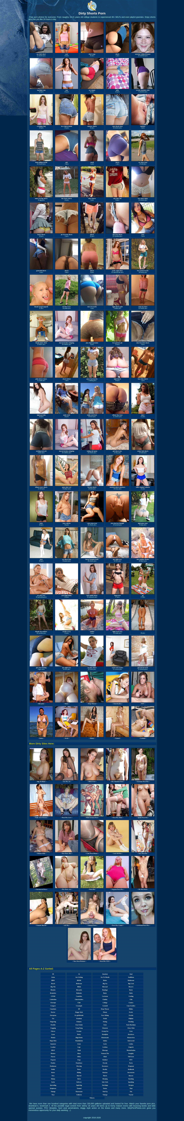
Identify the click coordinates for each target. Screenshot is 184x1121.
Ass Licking (79, 977)
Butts (131, 993)
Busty (105, 993)
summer (142, 126)
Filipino (131, 1018)
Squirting (79, 1085)
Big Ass (105, 983)
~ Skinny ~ (92, 738)
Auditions (131, 977)
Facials (131, 1015)
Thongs (53, 1091)
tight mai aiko (41, 415)
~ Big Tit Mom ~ (41, 781)
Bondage (105, 990)
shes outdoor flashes (143, 559)
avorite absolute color (143, 90)
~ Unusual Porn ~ (92, 925)
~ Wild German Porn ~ (92, 817)
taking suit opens (92, 451)
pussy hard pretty (92, 379)
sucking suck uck (41, 451)
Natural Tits (105, 1053)
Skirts (79, 1079)
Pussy (79, 1069)
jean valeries (67, 523)
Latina (131, 1044)
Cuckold (105, 1006)
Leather (53, 1047)
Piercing (79, 1066)
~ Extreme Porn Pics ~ (143, 781)
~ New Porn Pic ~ (142, 853)
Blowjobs (79, 990)
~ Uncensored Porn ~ (41, 889)
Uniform (79, 1094)
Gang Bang (79, 1028)
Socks (53, 1082)
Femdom (79, 1018)
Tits (131, 1091)
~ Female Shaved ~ (41, 925)
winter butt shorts (142, 451)
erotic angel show (117, 270)
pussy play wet (66, 487)
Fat (53, 1018)
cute (66, 90)
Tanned (79, 1088)
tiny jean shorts (117, 234)
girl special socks (143, 667)
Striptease (53, 1088)
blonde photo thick (41, 343)
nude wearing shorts (41, 198)
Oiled (105, 1056)
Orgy (79, 1060)
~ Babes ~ (41, 738)
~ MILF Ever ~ (92, 781)
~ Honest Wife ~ (41, 853)
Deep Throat (105, 1009)
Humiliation (79, 1041)
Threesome (79, 1091)
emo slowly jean (117, 126)
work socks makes (117, 667)
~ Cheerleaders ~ (117, 703)
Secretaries (130, 1072)
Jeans (79, 1044)
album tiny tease (117, 415)
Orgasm (53, 1060)
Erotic (131, 1012)
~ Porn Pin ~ (92, 889)
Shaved (79, 1075)
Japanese (53, 1044)
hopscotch (117, 595)
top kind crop (41, 90)
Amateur (105, 974)
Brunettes (53, 993)
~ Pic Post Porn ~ (142, 889)
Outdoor (105, 1060)
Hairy (79, 1034)
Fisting (105, 1021)
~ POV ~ (142, 703)
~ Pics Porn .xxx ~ (66, 889)
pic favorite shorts (66, 234)
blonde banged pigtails (41, 306)
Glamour (105, 1028)
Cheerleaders (79, 999)
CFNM (53, 996)
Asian (53, 977)
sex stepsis (92, 90)
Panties (53, 1063)
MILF (53, 1050)
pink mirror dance (41, 379)
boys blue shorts (143, 379)
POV (131, 1060)
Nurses (53, 1056)
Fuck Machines (131, 1025)
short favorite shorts (142, 343)
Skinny (53, 1079)
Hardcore (131, 1034)
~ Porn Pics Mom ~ (117, 817)
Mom (79, 1053)
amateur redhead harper (143, 54)
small (92, 162)
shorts (117, 54)
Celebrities (53, 999)
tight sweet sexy (117, 631)
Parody (105, 1063)
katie (41, 523)
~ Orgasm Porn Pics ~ (117, 889)
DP (79, 1009)
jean (142, 234)
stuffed (92, 631)
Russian (105, 1072)
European (53, 1015)
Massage (105, 1050)
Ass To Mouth (105, 977)
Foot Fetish (79, 1025)
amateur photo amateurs (117, 487)
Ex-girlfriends (79, 1015)
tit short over (66, 306)
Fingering (53, 1021)
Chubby (105, 999)
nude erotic (66, 415)
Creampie (79, 1006)
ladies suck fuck (92, 415)
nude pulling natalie (41, 162)
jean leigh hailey (67, 595)
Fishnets (79, 1021)
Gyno (53, 1034)
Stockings (105, 1085)
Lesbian (105, 1047)
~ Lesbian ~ (142, 738)
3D (53, 974)
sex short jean (142, 162)
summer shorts (92, 126)
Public (53, 1069)
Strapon (131, 1085)
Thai (131, 1088)
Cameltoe (79, 996)
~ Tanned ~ (117, 738)
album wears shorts (41, 487)
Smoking (131, 1079)
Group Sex (105, 1031)
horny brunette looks (92, 559)
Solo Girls (105, 1082)
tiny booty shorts (66, 198)
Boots (131, 990)
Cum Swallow (131, 1006)
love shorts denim (66, 126)
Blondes (53, 990)
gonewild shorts (41, 270)
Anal (130, 974)
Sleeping (105, 1079)
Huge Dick (53, 1041)
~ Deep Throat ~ (92, 703)
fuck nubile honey (92, 595)
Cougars (53, 1006)
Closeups (53, 1002)
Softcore (79, 1082)
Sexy (53, 1075)
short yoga (92, 54)
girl (67, 162)
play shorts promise (92, 343)
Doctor (53, 1012)
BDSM (79, 980)
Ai (79, 974)
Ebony (105, 1012)
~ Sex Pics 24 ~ (66, 781)
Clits (131, 999)
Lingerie (131, 1047)
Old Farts (131, 1056)
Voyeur (131, 1094)
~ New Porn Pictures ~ (79, 961)
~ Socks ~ (67, 738)
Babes (105, 980)
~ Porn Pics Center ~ (117, 925)
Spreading (53, 1085)
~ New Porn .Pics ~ (67, 853)
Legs (79, 1047)
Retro (53, 1072)
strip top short (142, 306)
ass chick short (41, 54)
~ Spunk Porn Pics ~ (143, 817)
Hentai (53, 1037)
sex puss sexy (41, 595)
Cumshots (53, 1009)
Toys (53, 1094)
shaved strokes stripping (66, 343)
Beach (53, 983)
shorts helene (67, 379)
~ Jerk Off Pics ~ (117, 853)
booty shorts (41, 234)
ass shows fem (66, 559)
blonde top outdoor (41, 631)
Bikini (79, 987)
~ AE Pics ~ (66, 925)
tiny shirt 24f (117, 198)
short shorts (92, 198)
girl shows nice (117, 451)
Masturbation (131, 1050)
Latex (105, 1044)
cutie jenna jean (92, 523)
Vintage (105, 1094)
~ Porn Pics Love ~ (67, 817)
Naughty (131, 1053)
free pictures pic (117, 343)
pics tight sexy (117, 559)
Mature (53, 1053)
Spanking (131, 1082)
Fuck (105, 1025)
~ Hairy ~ (67, 703)
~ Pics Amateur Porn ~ (117, 781)
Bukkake (79, 993)
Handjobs (105, 1034)
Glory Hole (131, 1028)
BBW (53, 980)
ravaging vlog (41, 126)
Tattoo (105, 1088)
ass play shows (92, 667)
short (142, 415)
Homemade (105, 1037)
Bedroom (79, 983)
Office (79, 1056)
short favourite (92, 306)
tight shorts (117, 379)
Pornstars (105, 1066)
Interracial (131, 1041)
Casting (131, 996)
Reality (105, 1069)
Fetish (105, 1018)
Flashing (131, 1021)
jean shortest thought (117, 523)
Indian (105, 1041)
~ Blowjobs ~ (41, 703)
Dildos (131, 1009)
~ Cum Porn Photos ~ (92, 853)
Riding (79, 1072)
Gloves (53, 1031)
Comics (131, 1002)
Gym (131, 1031)
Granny (79, 1031)
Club (79, 1002)
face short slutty (143, 198)
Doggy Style (79, 1012)
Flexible (53, 1025)
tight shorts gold (117, 306)
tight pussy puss (143, 523)
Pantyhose (79, 1063)
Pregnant (131, 1066)
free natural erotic (143, 270)
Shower (131, 1075)
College (105, 1002)
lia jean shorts (92, 487)
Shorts (105, 1075)
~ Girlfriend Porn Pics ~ (142, 925)
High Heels (79, 1037)
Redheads (131, 1069)
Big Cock (131, 983)
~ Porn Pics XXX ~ (105, 961)
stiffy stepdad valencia (143, 487)
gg (143, 595)
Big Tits (53, 987)
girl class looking (41, 667)
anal (66, 54)
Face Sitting (105, 1015)
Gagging (53, 1028)
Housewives (131, 1037)
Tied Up (105, 1091)
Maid (79, 1050)
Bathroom (131, 980)
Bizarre (131, 987)
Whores (92, 1098)
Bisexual (105, 987)
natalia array (66, 631)
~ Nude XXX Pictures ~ (41, 817)
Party (131, 1063)
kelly (117, 90)
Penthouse (53, 1066)
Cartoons (105, 996)
